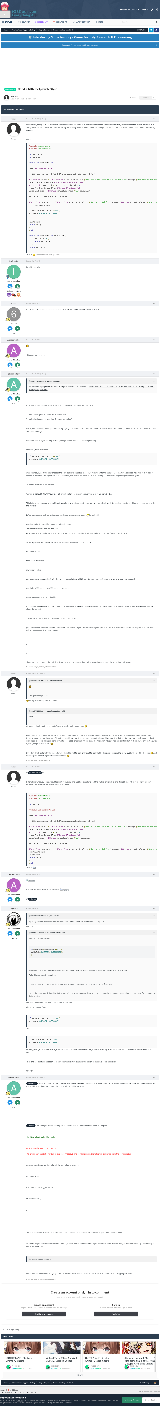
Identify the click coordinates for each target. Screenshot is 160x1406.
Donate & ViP (61, 22)
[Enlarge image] (34, 254)
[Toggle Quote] (30, 381)
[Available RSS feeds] (155, 1382)
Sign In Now (116, 1314)
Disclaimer (25, 22)
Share (133, 97)
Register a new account (43, 1314)
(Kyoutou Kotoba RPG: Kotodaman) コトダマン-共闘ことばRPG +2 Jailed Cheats (139, 1360)
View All (80, 1375)
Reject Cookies (151, 1400)
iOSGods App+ (43, 22)
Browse (8, 22)
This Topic (146, 22)
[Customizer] (152, 9)
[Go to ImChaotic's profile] (14, 272)
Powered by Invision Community (149, 1391)
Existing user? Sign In (129, 9)
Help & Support (29, 99)
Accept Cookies (132, 1400)
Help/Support (11, 89)
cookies (19, 1400)
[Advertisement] (80, 67)
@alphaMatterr (34, 773)
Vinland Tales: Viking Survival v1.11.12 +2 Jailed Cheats (61, 1359)
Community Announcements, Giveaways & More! (80, 45)
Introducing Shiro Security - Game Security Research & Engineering (80, 37)
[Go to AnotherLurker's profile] (14, 350)
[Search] (157, 22)
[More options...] (154, 118)
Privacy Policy (8, 1392)
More (101, 22)
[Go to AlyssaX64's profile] (8, 1367)
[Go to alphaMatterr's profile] (14, 384)
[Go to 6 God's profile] (14, 314)
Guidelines (68, 1403)
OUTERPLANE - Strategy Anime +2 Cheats (19, 1359)
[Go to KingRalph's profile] (14, 919)
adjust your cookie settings (42, 1403)
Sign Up (145, 9)
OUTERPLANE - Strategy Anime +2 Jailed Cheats (98, 1359)
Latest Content (82, 22)
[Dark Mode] (157, 9)
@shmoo (32, 899)
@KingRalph (32, 1083)
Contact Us (32, 1392)
